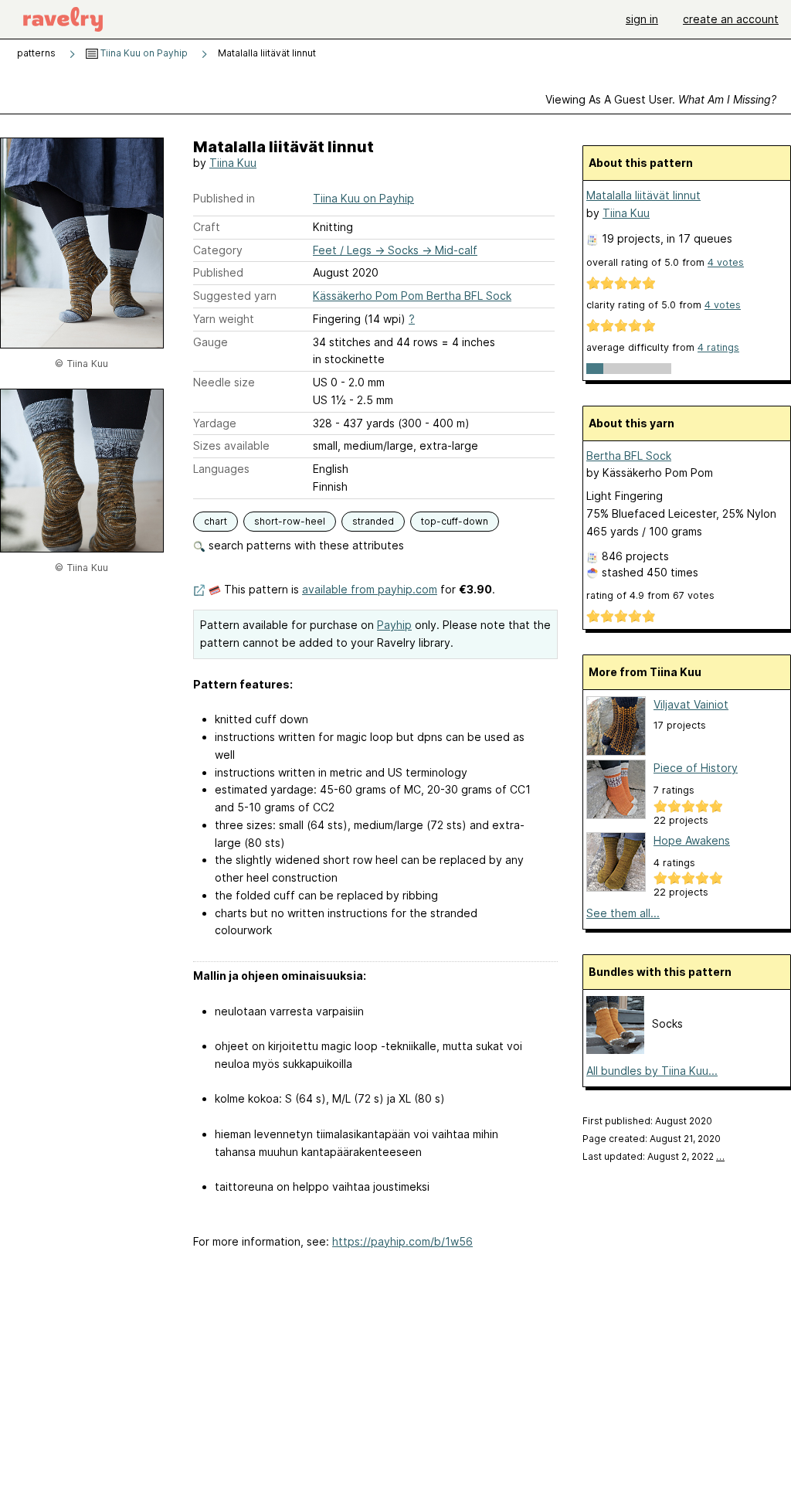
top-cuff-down (454, 521)
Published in (224, 198)
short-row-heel (289, 521)
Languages (221, 468)
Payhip (394, 624)
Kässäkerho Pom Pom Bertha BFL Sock (412, 295)
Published (218, 272)
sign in (642, 18)
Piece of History (696, 767)
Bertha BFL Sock (628, 455)
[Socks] (615, 1049)
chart (215, 521)
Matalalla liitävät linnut (643, 195)
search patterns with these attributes (304, 545)
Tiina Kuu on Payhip (143, 53)
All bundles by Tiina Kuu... (652, 1070)
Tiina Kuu (232, 162)
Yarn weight (223, 318)
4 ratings (718, 347)
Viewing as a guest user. (660, 99)
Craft (206, 226)
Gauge (210, 341)
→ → (395, 250)
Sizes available (231, 445)
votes (726, 262)
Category (218, 250)
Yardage (214, 423)
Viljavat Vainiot (691, 704)
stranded (373, 521)
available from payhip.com (369, 589)
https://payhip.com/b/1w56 (402, 1241)
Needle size (224, 382)
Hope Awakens (692, 840)
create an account (731, 18)
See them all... (623, 913)
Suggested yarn (235, 295)
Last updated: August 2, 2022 (653, 1156)
